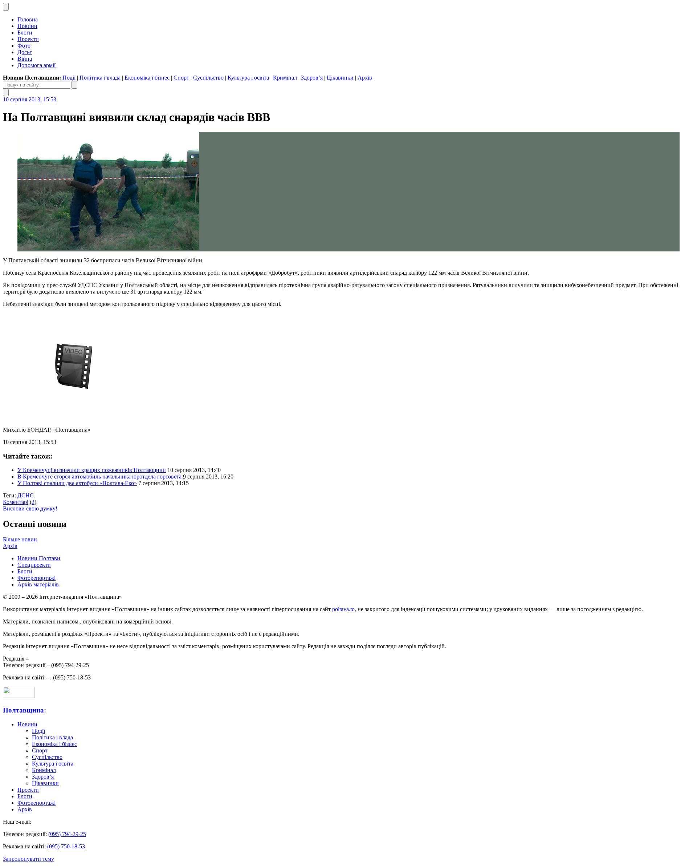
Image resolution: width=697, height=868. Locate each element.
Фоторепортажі (36, 578)
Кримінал (285, 77)
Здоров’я (312, 77)
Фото (23, 46)
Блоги (24, 32)
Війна (24, 59)
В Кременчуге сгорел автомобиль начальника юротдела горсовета (99, 476)
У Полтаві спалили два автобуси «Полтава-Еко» (77, 483)
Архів (365, 77)
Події (69, 77)
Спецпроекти (34, 565)
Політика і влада (100, 77)
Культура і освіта (248, 77)
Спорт (181, 77)
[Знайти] (74, 85)
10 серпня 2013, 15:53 (29, 99)
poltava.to (343, 609)
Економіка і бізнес (147, 77)
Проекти (28, 39)
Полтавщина (23, 710)
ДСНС (25, 495)
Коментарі (15, 502)
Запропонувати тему (28, 859)
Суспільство (208, 77)
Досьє (24, 52)
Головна (27, 19)
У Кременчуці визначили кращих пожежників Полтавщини (91, 470)
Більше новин (20, 539)
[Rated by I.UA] (19, 696)
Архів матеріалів (38, 584)
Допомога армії (36, 65)
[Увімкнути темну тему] (6, 7)
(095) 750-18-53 (66, 846)
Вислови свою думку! (30, 508)
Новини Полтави (38, 558)
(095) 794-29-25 (67, 834)
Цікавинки (340, 77)
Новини (27, 26)
